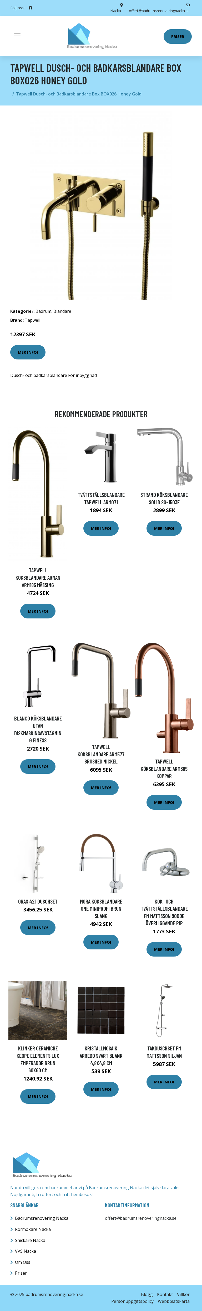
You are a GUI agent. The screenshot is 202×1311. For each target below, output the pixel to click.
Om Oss (22, 1262)
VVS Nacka (25, 1251)
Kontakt (165, 1294)
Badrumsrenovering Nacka (41, 1218)
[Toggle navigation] (17, 36)
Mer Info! (28, 352)
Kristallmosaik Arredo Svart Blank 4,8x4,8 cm (101, 1055)
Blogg (147, 1294)
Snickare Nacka (30, 1240)
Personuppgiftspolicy (132, 1301)
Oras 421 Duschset (38, 901)
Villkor (183, 1294)
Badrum (43, 311)
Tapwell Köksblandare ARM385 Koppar (164, 768)
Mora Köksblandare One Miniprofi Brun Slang (101, 908)
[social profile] (30, 8)
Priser (177, 36)
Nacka (115, 10)
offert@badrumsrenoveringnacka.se (140, 1218)
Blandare (62, 311)
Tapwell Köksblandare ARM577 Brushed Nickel (101, 754)
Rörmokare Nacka (33, 1229)
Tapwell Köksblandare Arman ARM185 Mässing (38, 577)
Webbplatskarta (174, 1301)
